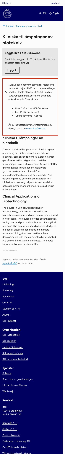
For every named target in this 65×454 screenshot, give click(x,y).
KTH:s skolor (9, 340)
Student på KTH (11, 308)
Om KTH (7, 302)
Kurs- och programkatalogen (17, 379)
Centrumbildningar (12, 347)
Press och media (11, 435)
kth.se (5, 3)
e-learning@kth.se (35, 128)
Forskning (7, 290)
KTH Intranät (9, 320)
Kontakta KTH (9, 422)
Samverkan (8, 296)
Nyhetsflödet (9, 263)
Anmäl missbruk (10, 250)
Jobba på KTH (9, 429)
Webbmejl (7, 391)
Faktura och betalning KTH (16, 441)
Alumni (6, 314)
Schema (6, 373)
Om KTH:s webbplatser (14, 447)
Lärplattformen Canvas (14, 385)
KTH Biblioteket (11, 334)
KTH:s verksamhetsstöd (15, 359)
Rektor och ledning (12, 353)
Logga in (55, 3)
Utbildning (8, 284)
